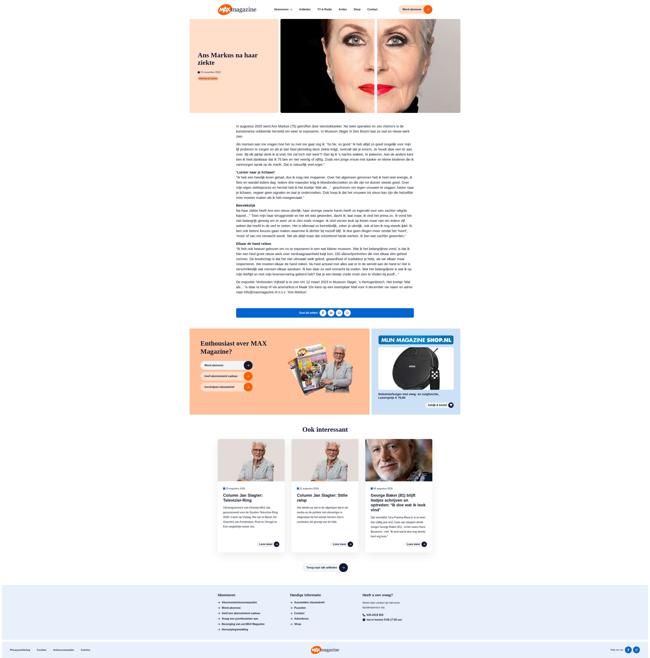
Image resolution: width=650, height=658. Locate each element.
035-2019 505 (375, 614)
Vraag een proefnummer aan (240, 618)
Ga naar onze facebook (628, 649)
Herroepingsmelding (235, 629)
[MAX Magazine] (237, 9)
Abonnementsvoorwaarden (239, 602)
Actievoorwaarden (63, 650)
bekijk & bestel (437, 405)
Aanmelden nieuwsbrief (309, 602)
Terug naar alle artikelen (321, 567)
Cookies (41, 650)
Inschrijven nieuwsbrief (219, 387)
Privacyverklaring (20, 650)
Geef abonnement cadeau (220, 376)
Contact (299, 613)
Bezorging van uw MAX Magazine (243, 624)
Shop (297, 624)
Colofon (85, 650)
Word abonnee (213, 365)
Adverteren (301, 618)
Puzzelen (300, 607)
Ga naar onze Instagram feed (636, 649)
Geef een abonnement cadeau (241, 613)
